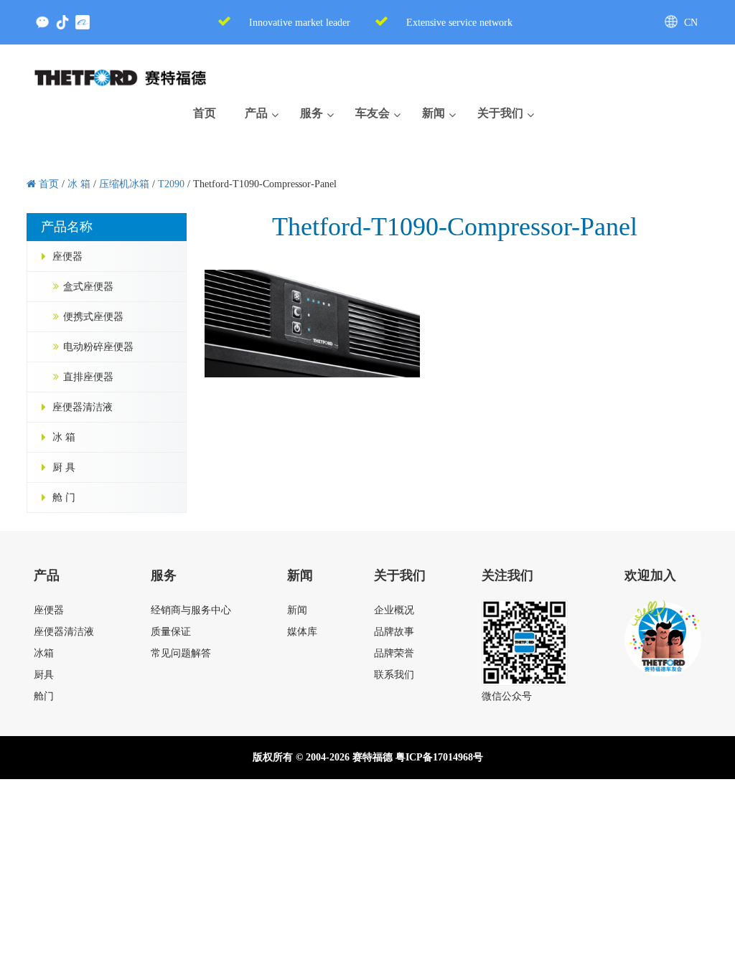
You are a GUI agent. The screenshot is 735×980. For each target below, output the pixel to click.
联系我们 (394, 674)
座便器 (67, 256)
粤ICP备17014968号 (439, 757)
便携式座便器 (93, 316)
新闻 (297, 610)
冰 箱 (63, 437)
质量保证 (171, 631)
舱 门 (63, 497)
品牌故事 (394, 631)
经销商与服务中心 (191, 610)
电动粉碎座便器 (98, 346)
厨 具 (63, 467)
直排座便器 (88, 377)
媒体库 (302, 631)
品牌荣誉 (394, 653)
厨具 (44, 674)
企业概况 (394, 610)
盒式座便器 (88, 286)
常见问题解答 (181, 653)
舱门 (44, 696)
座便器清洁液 (82, 407)
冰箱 (44, 653)
